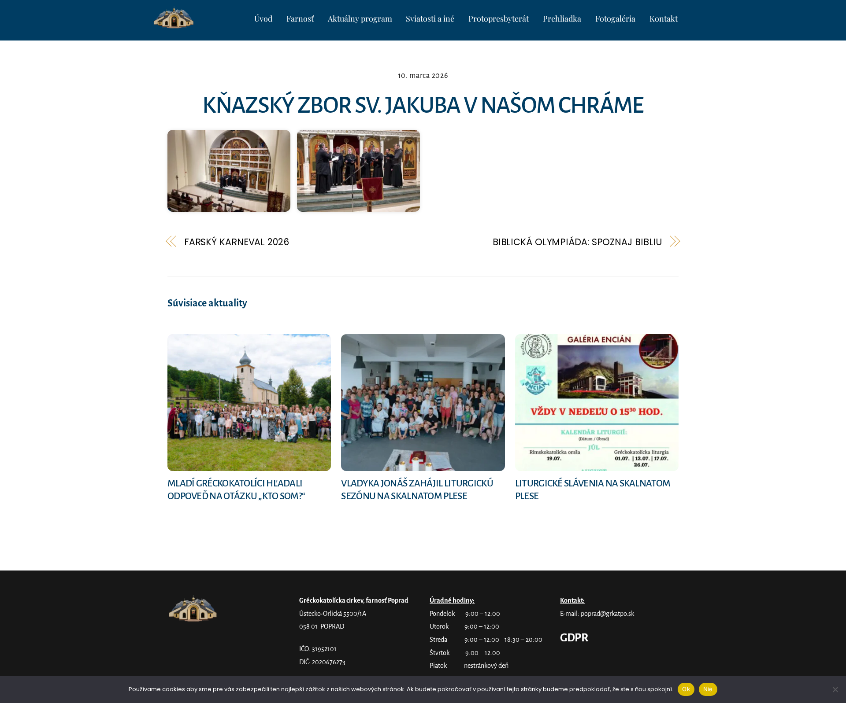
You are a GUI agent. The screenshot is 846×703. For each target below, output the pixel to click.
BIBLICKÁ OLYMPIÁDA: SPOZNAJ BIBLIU (577, 242)
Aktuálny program (360, 18)
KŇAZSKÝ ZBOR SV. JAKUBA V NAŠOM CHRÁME (422, 105)
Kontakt (663, 18)
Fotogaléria (615, 18)
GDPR (574, 638)
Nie (708, 688)
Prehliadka (562, 18)
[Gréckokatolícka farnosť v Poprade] (174, 25)
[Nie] (835, 689)
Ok (686, 688)
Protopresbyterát (498, 18)
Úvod (263, 18)
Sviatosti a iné (430, 18)
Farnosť (300, 18)
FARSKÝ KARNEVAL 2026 (236, 242)
